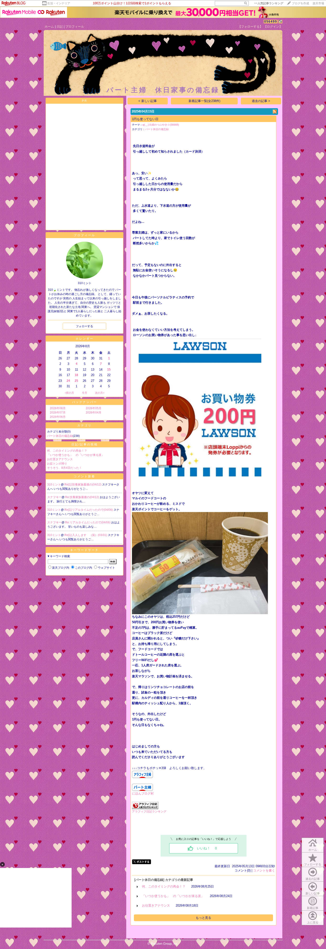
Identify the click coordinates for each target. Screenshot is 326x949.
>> (268, 3)
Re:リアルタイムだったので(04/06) (88, 522)
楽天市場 (318, 3)
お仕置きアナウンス (60, 459)
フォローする (312, 864)
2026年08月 (58, 408)
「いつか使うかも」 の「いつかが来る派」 (75, 455)
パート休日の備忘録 (60, 436)
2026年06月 (58, 416)
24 (68, 381)
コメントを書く (264, 870)
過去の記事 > (261, 101)
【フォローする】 (250, 26)
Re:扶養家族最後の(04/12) (82, 497)
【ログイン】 (273, 26)
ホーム (49, 26)
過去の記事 (312, 879)
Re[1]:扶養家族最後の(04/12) (83, 484)
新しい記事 (312, 893)
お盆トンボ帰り (57, 463)
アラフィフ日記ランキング (149, 811)
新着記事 (312, 908)
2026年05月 (93, 408)
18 (76, 375)
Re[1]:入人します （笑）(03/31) (86, 535)
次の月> (99, 392)
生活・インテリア (58, 3)
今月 (84, 392)
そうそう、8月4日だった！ (64, 467)
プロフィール (74, 26)
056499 (270, 21)
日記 (60, 26)
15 (108, 369)
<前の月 (69, 392)
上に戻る (312, 922)
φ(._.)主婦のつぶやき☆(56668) (160, 124)
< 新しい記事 (147, 101)
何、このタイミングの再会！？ (67, 450)
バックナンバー (84, 402)
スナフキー (54, 497)
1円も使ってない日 (145, 119)
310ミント (54, 484)
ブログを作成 (300, 3)
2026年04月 (93, 412)
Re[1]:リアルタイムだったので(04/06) (89, 509)
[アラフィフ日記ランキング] (145, 808)
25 (76, 381)
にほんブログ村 (143, 793)
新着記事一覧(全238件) (204, 101)
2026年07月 (58, 412)
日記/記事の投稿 (84, 444)
